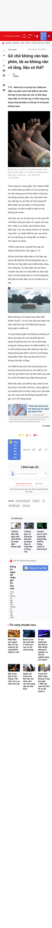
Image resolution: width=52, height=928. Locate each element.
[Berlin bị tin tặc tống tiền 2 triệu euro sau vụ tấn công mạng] (29, 633)
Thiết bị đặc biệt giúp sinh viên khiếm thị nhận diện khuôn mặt (16, 539)
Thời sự (27, 43)
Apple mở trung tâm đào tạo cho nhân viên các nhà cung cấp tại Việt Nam (29, 681)
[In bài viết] (4, 90)
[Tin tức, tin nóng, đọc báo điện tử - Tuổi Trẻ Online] (2, 36)
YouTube (17, 36)
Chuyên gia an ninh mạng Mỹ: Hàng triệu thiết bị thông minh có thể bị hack (42, 540)
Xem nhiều (15, 43)
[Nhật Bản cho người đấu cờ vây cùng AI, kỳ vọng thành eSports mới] (14, 633)
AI (44, 501)
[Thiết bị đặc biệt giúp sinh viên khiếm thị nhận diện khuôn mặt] (16, 526)
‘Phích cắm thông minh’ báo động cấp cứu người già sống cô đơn (38, 409)
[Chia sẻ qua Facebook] (34, 450)
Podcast (8, 36)
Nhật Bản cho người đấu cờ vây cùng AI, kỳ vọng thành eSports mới (13, 645)
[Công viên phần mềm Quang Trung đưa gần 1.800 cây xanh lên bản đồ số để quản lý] (44, 668)
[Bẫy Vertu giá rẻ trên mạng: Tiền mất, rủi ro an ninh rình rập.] (14, 668)
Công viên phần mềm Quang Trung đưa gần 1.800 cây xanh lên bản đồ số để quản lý (44, 682)
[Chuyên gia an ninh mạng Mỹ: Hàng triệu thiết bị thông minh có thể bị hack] (42, 526)
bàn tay (26, 505)
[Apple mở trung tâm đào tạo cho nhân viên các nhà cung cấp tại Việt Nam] (29, 668)
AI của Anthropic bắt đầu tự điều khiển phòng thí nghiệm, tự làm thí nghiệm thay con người (43, 649)
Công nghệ (12, 50)
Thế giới (34, 43)
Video (22, 43)
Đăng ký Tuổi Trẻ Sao (43, 36)
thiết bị (36, 501)
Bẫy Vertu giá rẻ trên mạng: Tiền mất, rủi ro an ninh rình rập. (14, 679)
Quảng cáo (30, 36)
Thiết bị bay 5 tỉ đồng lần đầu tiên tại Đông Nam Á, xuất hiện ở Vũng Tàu (28, 541)
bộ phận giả (14, 505)
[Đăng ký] (35, 568)
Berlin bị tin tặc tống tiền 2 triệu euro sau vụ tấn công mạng (28, 644)
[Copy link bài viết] (40, 450)
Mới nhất (8, 43)
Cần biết (24, 36)
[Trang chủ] (3, 43)
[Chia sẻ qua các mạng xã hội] (46, 450)
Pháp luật (41, 43)
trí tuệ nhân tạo (23, 501)
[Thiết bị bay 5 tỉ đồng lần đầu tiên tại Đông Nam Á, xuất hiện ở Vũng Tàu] (29, 526)
